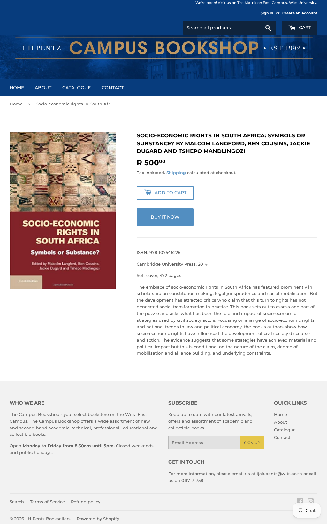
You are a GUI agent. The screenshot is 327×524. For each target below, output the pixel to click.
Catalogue (76, 87)
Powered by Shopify (98, 518)
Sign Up (252, 442)
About (43, 87)
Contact (113, 87)
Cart (304, 27)
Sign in (267, 13)
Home (17, 87)
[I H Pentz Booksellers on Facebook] (300, 502)
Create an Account (299, 13)
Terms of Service (47, 501)
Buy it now (165, 217)
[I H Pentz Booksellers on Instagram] (311, 502)
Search (17, 501)
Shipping (176, 172)
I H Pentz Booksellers (48, 518)
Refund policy (85, 501)
